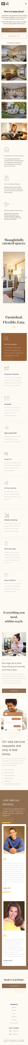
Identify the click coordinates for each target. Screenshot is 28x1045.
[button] (26, 3)
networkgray (20, 1041)
